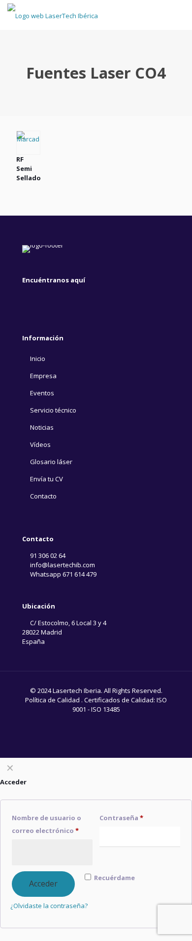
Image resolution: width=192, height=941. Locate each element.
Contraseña (121, 817)
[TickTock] (58, 297)
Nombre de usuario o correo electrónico (46, 824)
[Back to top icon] (171, 921)
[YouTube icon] (86, 723)
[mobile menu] (178, 14)
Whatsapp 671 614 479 (62, 574)
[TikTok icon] (106, 723)
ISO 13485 (105, 709)
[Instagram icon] (96, 723)
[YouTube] (28, 297)
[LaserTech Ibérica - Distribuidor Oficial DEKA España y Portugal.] (52, 14)
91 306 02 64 (47, 555)
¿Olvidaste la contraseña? (49, 905)
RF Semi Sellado (28, 168)
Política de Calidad (52, 699)
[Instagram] (43, 297)
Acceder (43, 883)
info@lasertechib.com (62, 564)
